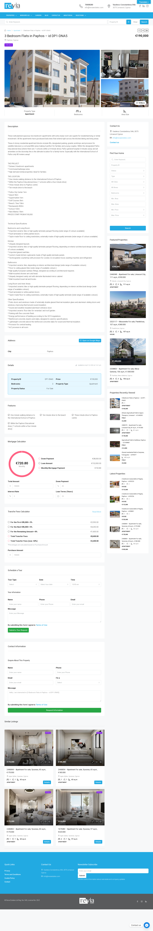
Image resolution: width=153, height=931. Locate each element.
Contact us (114, 142)
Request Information (54, 710)
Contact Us (56, 15)
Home (9, 30)
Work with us (25, 15)
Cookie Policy (9, 878)
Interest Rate (13, 492)
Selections (80, 15)
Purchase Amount (15, 550)
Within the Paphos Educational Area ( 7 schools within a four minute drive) (22, 426)
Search (144, 22)
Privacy (7, 871)
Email (73, 600)
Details (47, 782)
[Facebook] (138, 901)
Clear (135, 22)
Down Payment (62, 481)
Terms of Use (41, 625)
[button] (139, 30)
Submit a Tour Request (18, 630)
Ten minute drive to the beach (54, 415)
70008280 (89, 5)
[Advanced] (128, 22)
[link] (28, 748)
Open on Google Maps (91, 341)
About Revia (68, 15)
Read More (96, 512)
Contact (7, 882)
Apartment (17, 30)
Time (73, 580)
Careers (38, 15)
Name (10, 600)
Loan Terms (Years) (64, 492)
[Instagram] (142, 901)
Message (12, 609)
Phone (42, 600)
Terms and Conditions (12, 874)
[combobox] (23, 584)
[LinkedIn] (146, 901)
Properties (10, 15)
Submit (82, 876)
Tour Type (12, 580)
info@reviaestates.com (94, 7)
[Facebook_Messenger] (147, 925)
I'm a (58, 678)
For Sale (9, 45)
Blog (46, 15)
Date (41, 580)
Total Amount (13, 481)
